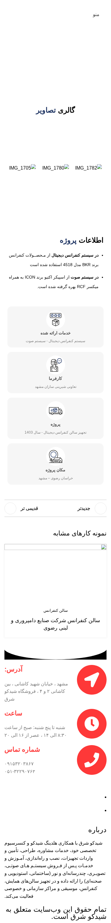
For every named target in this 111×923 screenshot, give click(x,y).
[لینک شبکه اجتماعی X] (63, 4)
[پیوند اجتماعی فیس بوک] (70, 4)
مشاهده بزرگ (9, 549)
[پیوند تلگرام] (40, 4)
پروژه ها (81, 57)
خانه (98, 57)
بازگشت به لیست (55, 508)
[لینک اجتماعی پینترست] (55, 4)
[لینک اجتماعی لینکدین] (48, 4)
